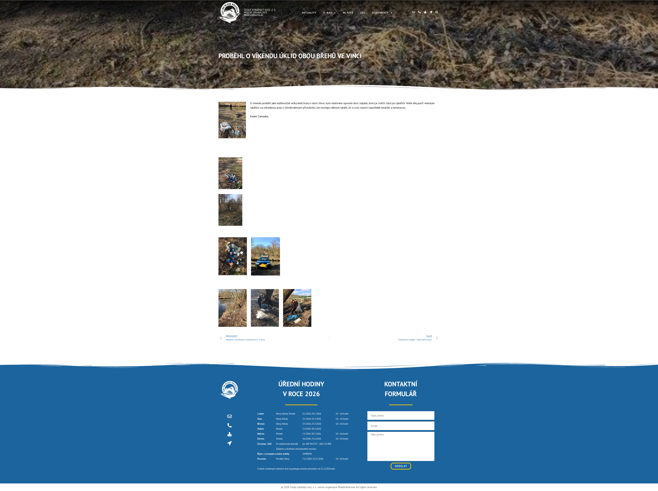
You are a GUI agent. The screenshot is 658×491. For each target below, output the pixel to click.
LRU (362, 12)
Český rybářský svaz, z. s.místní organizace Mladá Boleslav (260, 12)
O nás (327, 12)
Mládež (348, 12)
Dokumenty (380, 12)
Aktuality (309, 12)
